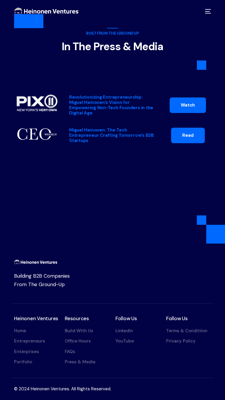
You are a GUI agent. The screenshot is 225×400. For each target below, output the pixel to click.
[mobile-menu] (207, 11)
